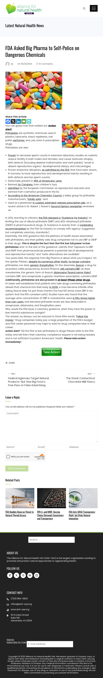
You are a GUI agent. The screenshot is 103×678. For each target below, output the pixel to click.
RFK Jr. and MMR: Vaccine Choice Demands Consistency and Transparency (50, 515)
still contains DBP (70, 269)
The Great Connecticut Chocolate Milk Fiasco (80, 378)
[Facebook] (8, 121)
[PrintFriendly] (29, 121)
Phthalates (11, 133)
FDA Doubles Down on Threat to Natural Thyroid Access (19, 513)
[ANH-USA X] (16, 575)
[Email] (23, 121)
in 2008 (53, 287)
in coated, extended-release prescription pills (59, 202)
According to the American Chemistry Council (35, 195)
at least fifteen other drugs (74, 280)
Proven (12, 155)
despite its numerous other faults (48, 261)
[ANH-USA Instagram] (23, 575)
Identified (13, 188)
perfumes (18, 140)
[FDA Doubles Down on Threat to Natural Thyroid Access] (19, 498)
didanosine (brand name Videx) (72, 272)
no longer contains (79, 261)
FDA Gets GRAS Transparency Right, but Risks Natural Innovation (82, 515)
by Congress (25, 184)
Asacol (80, 265)
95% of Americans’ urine (48, 181)
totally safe (34, 199)
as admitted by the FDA (55, 170)
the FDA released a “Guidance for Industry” (63, 217)
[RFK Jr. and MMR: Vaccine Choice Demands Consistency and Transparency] (51, 498)
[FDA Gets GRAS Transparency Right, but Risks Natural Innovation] (83, 498)
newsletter (66, 206)
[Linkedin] (18, 121)
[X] (13, 121)
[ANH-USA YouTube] (36, 575)
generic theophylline (42, 265)
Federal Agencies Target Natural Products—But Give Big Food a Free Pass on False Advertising (28, 380)
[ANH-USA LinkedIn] (30, 575)
